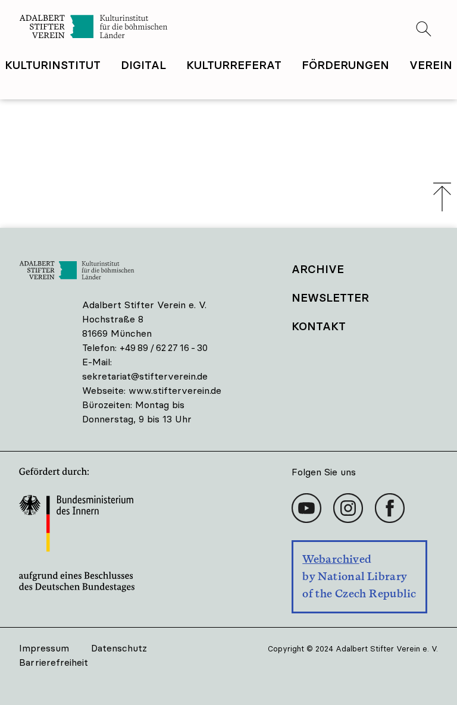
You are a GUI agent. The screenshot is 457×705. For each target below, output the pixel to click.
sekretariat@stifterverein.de (145, 376)
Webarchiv (330, 559)
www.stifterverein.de (175, 390)
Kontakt (319, 326)
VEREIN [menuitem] (430, 65)
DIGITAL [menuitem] (143, 65)
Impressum (44, 648)
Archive (318, 269)
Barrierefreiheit (53, 662)
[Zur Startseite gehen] (123, 28)
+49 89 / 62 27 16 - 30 (164, 347)
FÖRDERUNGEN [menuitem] (345, 65)
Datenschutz (119, 648)
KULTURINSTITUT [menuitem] (53, 65)
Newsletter (330, 297)
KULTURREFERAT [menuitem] (233, 65)
